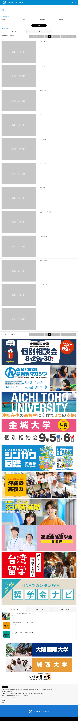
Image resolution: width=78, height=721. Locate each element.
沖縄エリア (49, 689)
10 (62, 36)
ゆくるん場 (25, 693)
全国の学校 (14, 695)
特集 (36, 693)
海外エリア (4, 691)
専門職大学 (42, 19)
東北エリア (14, 689)
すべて (3, 689)
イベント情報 (8, 695)
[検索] (72, 2)
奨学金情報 (20, 695)
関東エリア (20, 689)
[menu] (75, 2)
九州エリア (44, 689)
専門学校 (61, 19)
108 (72, 36)
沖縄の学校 (25, 695)
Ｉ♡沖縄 (3, 700)
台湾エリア (9, 691)
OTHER (3, 697)
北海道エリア (8, 689)
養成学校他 (5, 21)
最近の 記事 (14, 609)
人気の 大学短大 (39, 609)
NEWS (3, 695)
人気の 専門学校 (64, 609)
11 (65, 36)
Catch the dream (10, 693)
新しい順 (14, 31)
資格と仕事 (15, 697)
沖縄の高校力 (31, 693)
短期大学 (23, 19)
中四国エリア (37, 689)
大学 (4, 19)
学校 (2, 698)
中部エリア (25, 689)
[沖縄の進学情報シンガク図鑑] (13, 2)
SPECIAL (3, 693)
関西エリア (31, 689)
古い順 (39, 31)
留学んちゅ (40, 693)
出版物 (3, 702)
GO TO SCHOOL (18, 693)
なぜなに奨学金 (9, 697)
